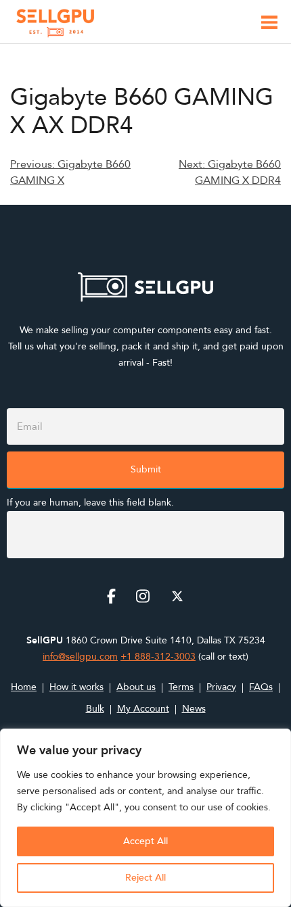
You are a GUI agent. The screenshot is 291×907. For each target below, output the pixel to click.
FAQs (261, 687)
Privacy (221, 687)
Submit (146, 469)
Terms (181, 687)
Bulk (95, 708)
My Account (143, 708)
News (194, 708)
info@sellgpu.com (80, 656)
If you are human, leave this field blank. (90, 502)
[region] (145, 818)
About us (136, 687)
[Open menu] (269, 25)
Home (24, 687)
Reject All (145, 877)
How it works (76, 687)
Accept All (145, 841)
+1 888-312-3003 (158, 656)
